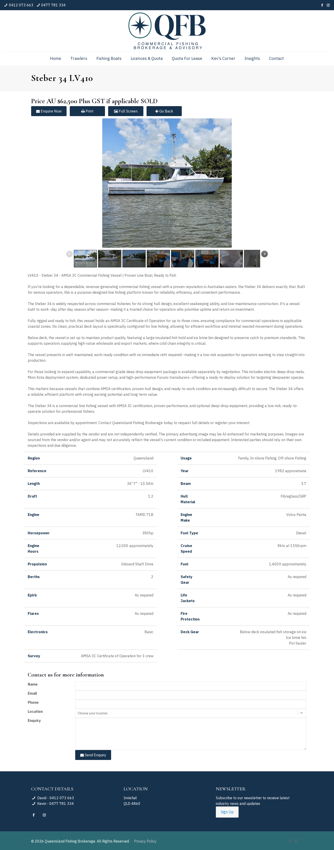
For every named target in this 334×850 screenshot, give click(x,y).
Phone (33, 702)
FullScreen (127, 111)
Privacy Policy (145, 841)
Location (35, 711)
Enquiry (34, 720)
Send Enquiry (95, 755)
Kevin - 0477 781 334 (55, 803)
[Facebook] (322, 5)
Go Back (165, 111)
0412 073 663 (21, 5)
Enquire (51, 111)
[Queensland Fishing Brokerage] (167, 30)
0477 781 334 (53, 5)
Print (89, 111)
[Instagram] (328, 5)
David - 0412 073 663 (55, 798)
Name (33, 684)
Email (32, 693)
